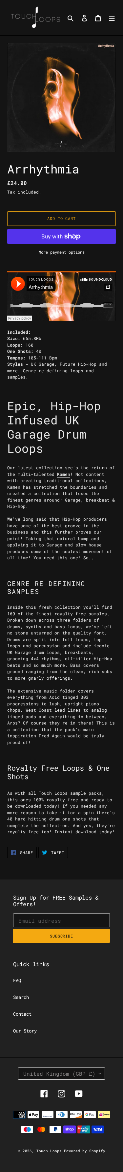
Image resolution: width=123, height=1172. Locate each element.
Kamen (63, 474)
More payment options (62, 252)
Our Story (25, 1031)
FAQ (17, 980)
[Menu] (112, 18)
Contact (22, 1014)
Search (21, 997)
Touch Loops (50, 1150)
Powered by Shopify (84, 1150)
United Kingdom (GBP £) (59, 1073)
